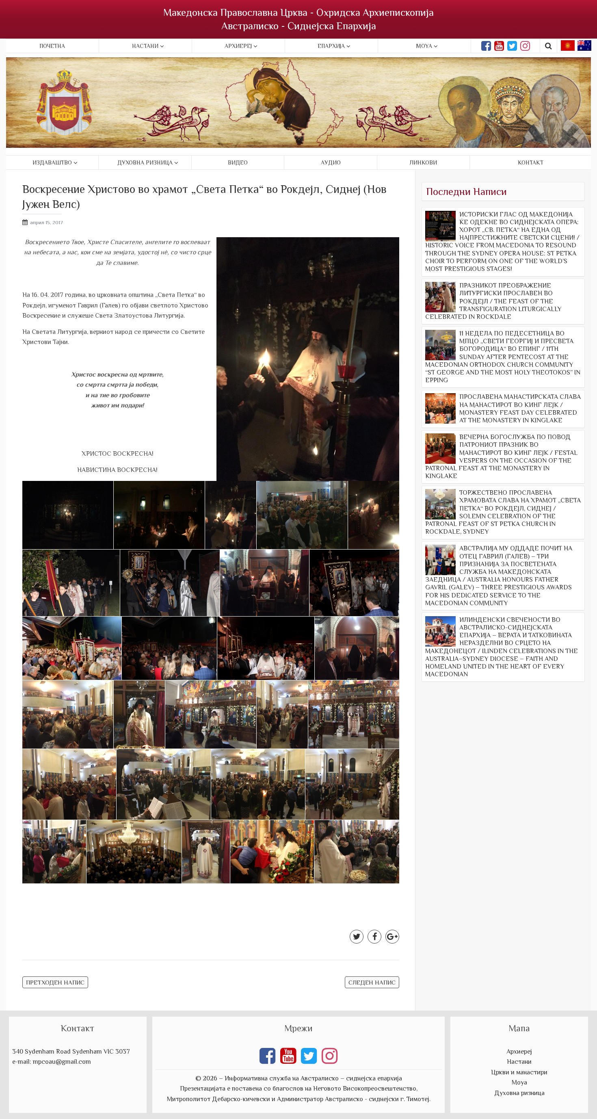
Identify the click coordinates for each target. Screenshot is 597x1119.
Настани (145, 46)
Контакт (530, 162)
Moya (424, 46)
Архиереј (238, 46)
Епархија (331, 46)
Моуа (519, 1082)
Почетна (52, 46)
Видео (238, 162)
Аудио (331, 162)
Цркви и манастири (519, 1072)
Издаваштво (52, 162)
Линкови (423, 162)
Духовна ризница (145, 162)
